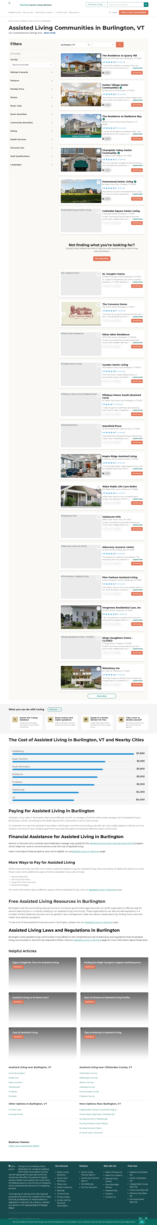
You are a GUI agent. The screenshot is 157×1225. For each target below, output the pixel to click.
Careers (109, 1194)
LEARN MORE (138, 68)
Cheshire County (87, 1096)
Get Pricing (137, 73)
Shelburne (14, 1078)
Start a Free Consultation (133, 12)
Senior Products (64, 1187)
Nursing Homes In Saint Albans (93, 1123)
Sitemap (61, 1190)
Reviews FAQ (111, 1190)
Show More (102, 696)
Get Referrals (87, 1184)
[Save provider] (98, 56)
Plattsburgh (14, 1087)
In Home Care (15, 1110)
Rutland (12, 1096)
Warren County (86, 1082)
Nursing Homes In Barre (90, 1128)
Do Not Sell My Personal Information (64, 1203)
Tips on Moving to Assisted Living (102, 1034)
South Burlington (17, 1073)
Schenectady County (89, 1092)
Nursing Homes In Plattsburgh (93, 1119)
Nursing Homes (16, 1114)
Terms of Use (31, 1205)
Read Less (53, 709)
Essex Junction (15, 1082)
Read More (18, 967)
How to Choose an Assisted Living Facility (107, 999)
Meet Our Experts (114, 1175)
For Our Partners (89, 1187)
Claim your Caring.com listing (24, 1146)
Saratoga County (87, 1087)
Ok (142, 1222)
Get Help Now (102, 259)
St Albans (13, 1092)
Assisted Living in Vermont (85, 851)
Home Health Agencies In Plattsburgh (97, 1114)
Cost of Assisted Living (25, 1034)
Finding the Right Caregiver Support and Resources (112, 964)
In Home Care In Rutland (91, 1133)
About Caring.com (114, 1172)
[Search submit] (120, 44)
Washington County (88, 1078)
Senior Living (14, 21)
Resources (62, 1184)
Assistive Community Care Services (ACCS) (112, 843)
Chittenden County (88, 1073)
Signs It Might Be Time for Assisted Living (35, 964)
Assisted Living (26, 21)
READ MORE (50, 33)
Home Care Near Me (139, 1190)
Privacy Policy (63, 1197)
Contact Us (111, 1197)
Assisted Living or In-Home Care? (30, 999)
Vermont (37, 21)
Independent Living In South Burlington (98, 1110)
